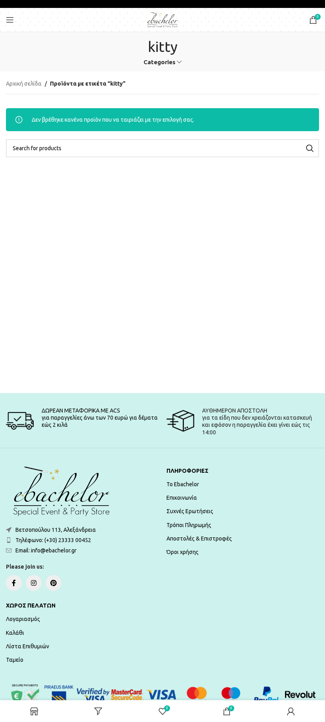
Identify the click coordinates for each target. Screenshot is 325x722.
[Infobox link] (82, 421)
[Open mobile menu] (10, 20)
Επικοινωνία (181, 498)
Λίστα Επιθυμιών (27, 646)
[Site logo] (162, 19)
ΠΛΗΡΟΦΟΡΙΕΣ (187, 471)
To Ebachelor (182, 484)
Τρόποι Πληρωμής (188, 525)
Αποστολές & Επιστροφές (199, 538)
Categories (159, 62)
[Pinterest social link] (53, 583)
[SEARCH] (310, 148)
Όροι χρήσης (182, 552)
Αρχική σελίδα (24, 83)
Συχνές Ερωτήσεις (189, 511)
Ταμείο (14, 660)
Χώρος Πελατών (30, 605)
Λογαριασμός (23, 619)
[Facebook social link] (14, 583)
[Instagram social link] (34, 583)
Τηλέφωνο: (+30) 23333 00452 (53, 540)
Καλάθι (15, 633)
